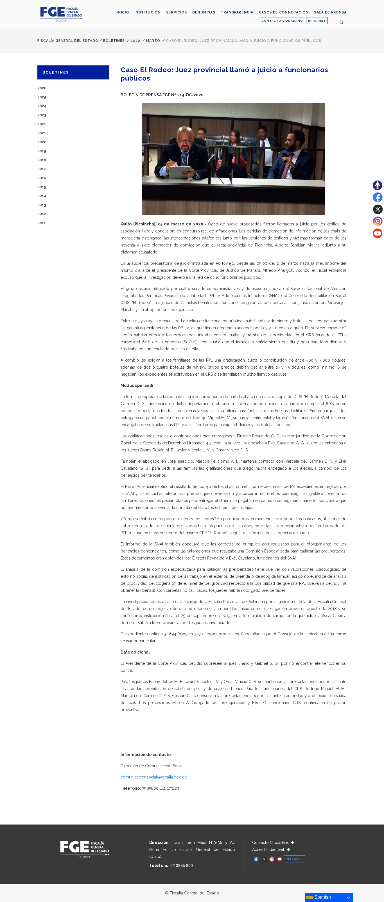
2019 (41, 151)
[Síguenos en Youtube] (377, 236)
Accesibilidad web (269, 849)
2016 (41, 178)
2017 (41, 169)
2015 (41, 187)
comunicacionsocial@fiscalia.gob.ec (154, 777)
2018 (41, 160)
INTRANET (317, 20)
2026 (41, 88)
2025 (41, 97)
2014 (41, 196)
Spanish (322, 897)
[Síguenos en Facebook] (377, 200)
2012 (41, 214)
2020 (135, 41)
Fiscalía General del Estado (67, 41)
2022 (41, 124)
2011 (41, 223)
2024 (42, 106)
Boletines (114, 41)
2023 (41, 115)
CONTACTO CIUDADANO (282, 20)
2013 (41, 205)
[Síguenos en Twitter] (377, 213)
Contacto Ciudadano (271, 842)
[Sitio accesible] (377, 188)
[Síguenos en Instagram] (377, 225)
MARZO (153, 41)
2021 (41, 133)
